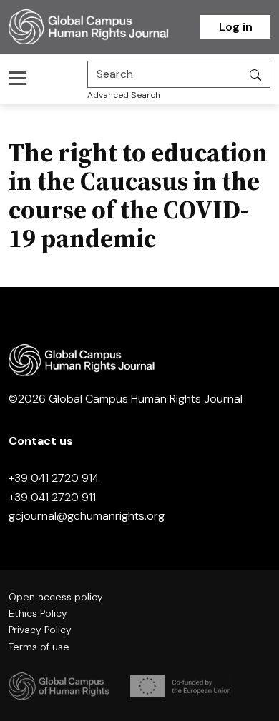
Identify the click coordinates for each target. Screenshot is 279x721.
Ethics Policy (38, 613)
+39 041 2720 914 (54, 477)
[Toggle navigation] (22, 77)
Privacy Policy (40, 629)
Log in (236, 26)
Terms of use (39, 646)
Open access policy (56, 596)
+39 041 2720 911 (52, 497)
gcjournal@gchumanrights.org (87, 515)
